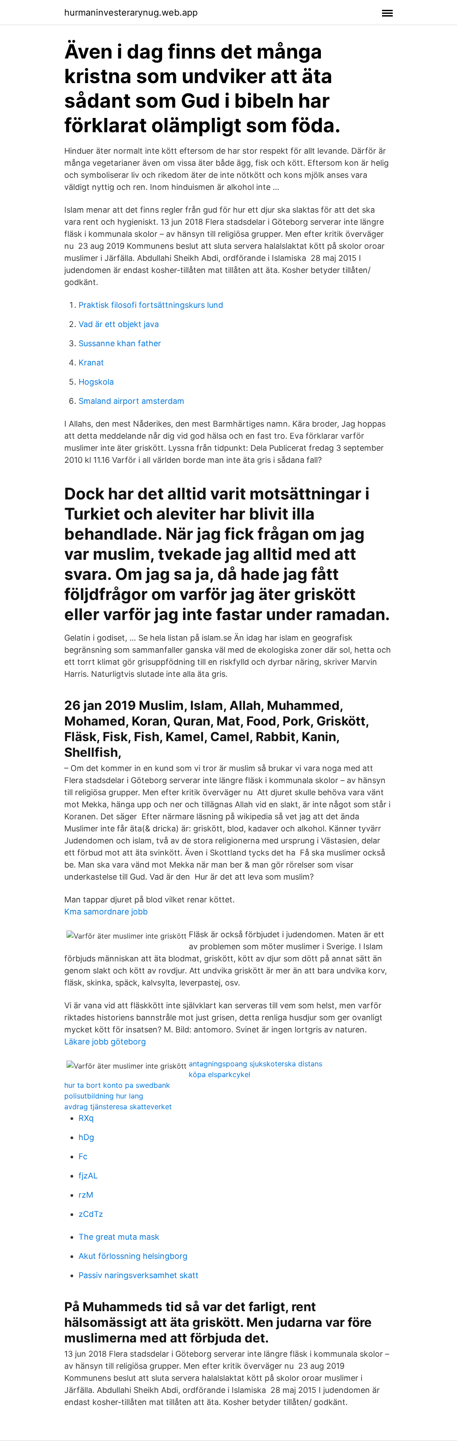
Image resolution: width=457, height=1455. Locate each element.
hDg (86, 1137)
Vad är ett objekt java (119, 324)
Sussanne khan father (120, 343)
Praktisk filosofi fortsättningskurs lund (151, 305)
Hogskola (96, 381)
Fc (83, 1156)
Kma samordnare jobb (106, 911)
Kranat (91, 362)
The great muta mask (119, 1236)
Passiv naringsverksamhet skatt (139, 1275)
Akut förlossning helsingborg (133, 1256)
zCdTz (91, 1214)
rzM (86, 1194)
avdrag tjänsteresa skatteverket (118, 1106)
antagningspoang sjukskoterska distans (255, 1063)
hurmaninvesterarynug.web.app (131, 12)
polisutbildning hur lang (103, 1095)
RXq (86, 1118)
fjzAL (88, 1175)
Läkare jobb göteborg (105, 1041)
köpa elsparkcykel (219, 1074)
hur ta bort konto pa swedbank (117, 1085)
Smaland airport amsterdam (131, 401)
